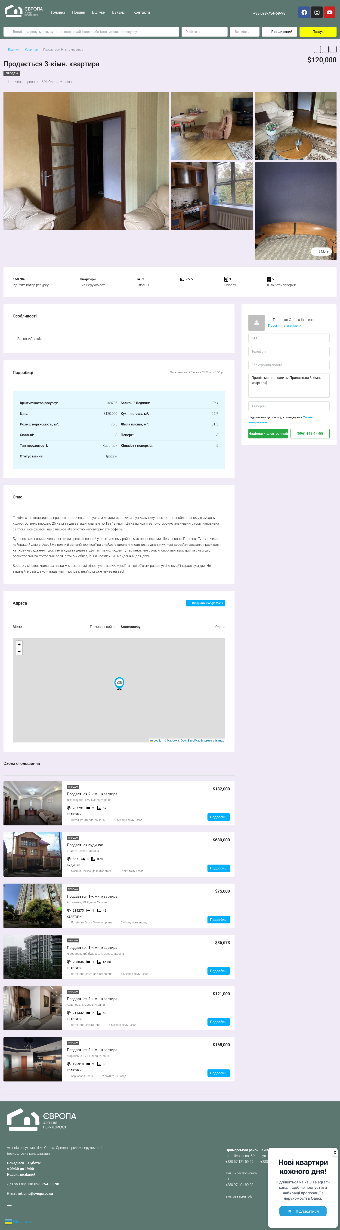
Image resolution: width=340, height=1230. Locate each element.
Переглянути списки (285, 325)
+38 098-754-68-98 (269, 13)
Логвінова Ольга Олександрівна (91, 922)
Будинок (13, 49)
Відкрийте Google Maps (207, 603)
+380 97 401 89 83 (239, 1185)
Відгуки (98, 12)
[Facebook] (304, 12)
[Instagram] (317, 12)
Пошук (318, 32)
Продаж (12, 73)
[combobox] (245, 32)
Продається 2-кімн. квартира (92, 794)
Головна (58, 12)
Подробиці (218, 817)
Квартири (31, 49)
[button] (119, 683)
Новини (78, 12)
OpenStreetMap (191, 740)
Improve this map (212, 740)
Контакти (141, 12)
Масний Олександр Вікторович (91, 871)
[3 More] (296, 211)
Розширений (281, 32)
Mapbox (172, 740)
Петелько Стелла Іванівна (88, 820)
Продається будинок (85, 845)
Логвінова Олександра (85, 1025)
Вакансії (119, 12)
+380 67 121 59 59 (239, 1162)
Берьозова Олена (82, 1076)
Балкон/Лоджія (29, 339)
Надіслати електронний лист (268, 433)
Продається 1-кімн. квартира (92, 896)
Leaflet (157, 740)
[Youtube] (329, 12)
